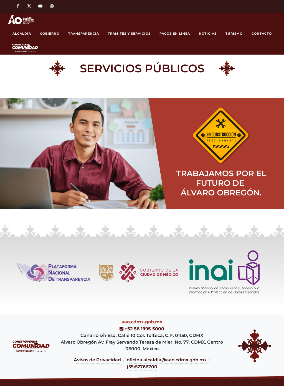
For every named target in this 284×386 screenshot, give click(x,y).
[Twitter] (29, 6)
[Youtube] (40, 6)
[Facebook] (17, 6)
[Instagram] (51, 6)
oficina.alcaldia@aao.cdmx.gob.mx (167, 359)
